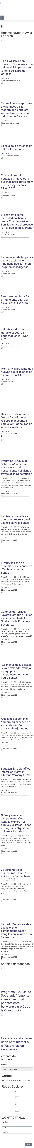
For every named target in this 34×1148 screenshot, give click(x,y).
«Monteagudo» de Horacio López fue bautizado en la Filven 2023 (14, 334)
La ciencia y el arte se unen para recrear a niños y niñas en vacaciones (17, 519)
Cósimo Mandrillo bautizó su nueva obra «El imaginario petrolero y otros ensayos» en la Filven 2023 (17, 182)
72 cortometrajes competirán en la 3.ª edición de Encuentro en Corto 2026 (16, 874)
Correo (4, 1127)
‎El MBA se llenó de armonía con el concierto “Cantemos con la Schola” (16, 567)
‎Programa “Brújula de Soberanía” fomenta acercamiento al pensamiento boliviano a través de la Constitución (16, 467)
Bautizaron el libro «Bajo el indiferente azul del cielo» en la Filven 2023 (16, 299)
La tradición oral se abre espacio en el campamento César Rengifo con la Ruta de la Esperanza (16, 931)
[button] (17, 21)
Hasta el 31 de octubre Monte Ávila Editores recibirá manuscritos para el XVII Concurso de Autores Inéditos (16, 421)
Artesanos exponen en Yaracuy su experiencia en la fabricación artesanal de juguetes (15, 723)
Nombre (5, 1122)
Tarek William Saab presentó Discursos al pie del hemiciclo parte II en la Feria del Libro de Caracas (17, 67)
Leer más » (5, 78)
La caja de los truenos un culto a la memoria (16, 147)
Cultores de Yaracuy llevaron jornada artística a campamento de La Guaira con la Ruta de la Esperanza (16, 618)
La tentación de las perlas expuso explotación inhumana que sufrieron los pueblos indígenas (17, 262)
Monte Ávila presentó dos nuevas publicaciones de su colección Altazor (17, 372)
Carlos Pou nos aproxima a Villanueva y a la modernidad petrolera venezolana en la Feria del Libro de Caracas (16, 110)
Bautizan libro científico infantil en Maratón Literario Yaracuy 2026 (15, 772)
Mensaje (5, 1133)
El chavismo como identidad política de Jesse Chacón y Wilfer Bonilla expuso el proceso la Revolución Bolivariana (17, 221)
